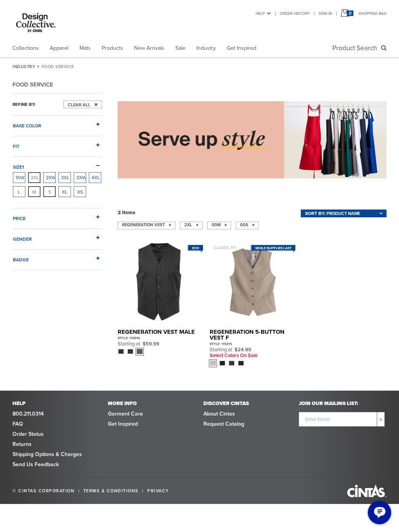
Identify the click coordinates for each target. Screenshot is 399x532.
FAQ (17, 424)
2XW (50, 177)
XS (80, 191)
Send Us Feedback (35, 464)
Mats (85, 48)
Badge (21, 259)
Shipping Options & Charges (47, 454)
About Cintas (219, 413)
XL (64, 191)
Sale (180, 48)
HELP (260, 13)
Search (356, 48)
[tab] (57, 122)
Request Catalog (223, 424)
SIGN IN (325, 13)
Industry (206, 48)
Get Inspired (241, 48)
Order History (295, 13)
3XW (81, 177)
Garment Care (125, 413)
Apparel (59, 48)
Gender (22, 239)
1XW (20, 177)
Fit (16, 146)
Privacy (158, 491)
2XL (35, 177)
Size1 (18, 167)
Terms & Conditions (111, 491)
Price (19, 218)
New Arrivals (149, 48)
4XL (96, 177)
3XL (65, 177)
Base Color (27, 125)
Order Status (28, 434)
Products (112, 48)
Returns (22, 444)
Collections (25, 48)
